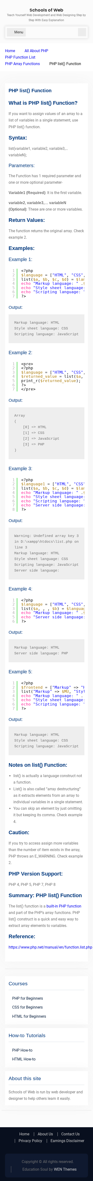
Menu (18, 32)
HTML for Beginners (29, 1016)
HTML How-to (24, 1059)
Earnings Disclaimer (67, 1141)
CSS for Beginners (27, 1007)
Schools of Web (46, 10)
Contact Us (70, 1134)
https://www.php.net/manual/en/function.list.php (50, 947)
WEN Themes (65, 1169)
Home (24, 1134)
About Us (45, 1134)
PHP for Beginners (27, 998)
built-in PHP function (63, 906)
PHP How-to (22, 1050)
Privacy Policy (30, 1141)
